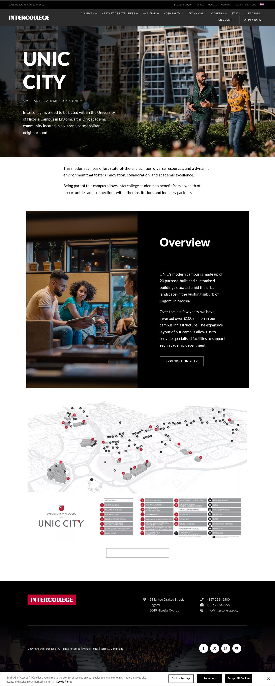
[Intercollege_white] (29, 17)
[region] (137, 679)
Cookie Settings (181, 678)
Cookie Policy (64, 681)
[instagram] (225, 648)
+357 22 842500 (218, 599)
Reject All (209, 678)
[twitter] (214, 648)
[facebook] (203, 648)
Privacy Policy (90, 648)
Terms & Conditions (111, 648)
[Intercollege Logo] (52, 596)
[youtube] (236, 648)
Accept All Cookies (238, 678)
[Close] (268, 678)
